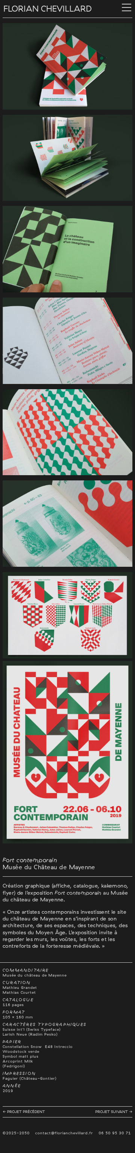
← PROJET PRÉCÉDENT (24, 1111)
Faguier (10, 1078)
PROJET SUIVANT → (113, 1111)
